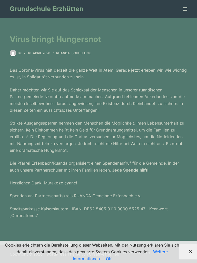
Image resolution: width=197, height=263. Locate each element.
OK (109, 258)
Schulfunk (81, 53)
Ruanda (63, 53)
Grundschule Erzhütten (47, 9)
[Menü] (185, 9)
